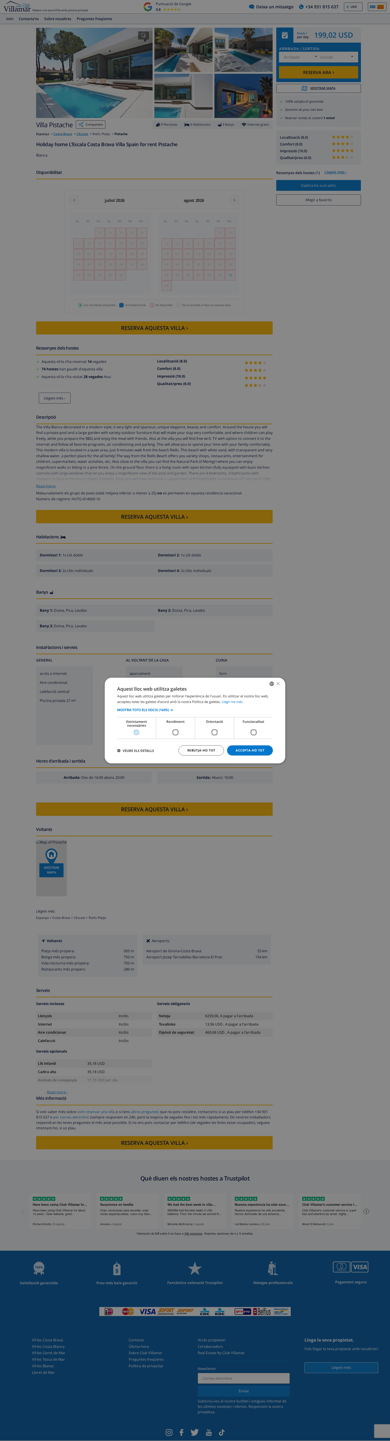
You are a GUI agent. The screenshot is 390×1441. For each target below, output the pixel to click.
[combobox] (271, 683)
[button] (195, 710)
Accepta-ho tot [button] (250, 750)
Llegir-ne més (232, 701)
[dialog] (195, 720)
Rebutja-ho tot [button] (201, 750)
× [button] (278, 683)
